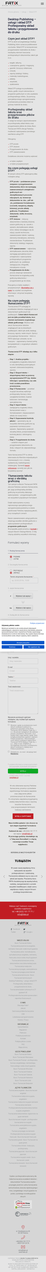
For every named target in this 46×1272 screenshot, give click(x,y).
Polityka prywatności (37, 623)
